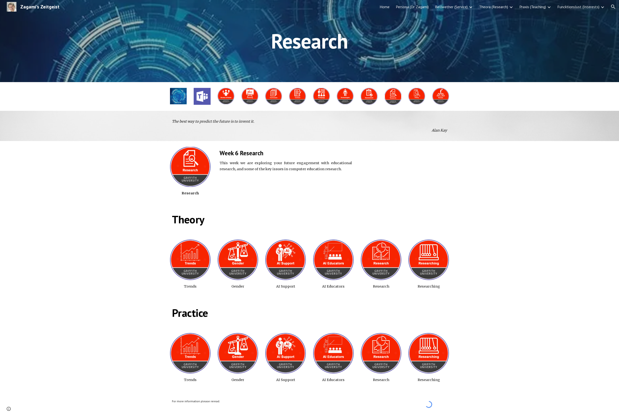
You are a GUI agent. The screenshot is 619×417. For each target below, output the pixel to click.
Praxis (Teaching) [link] (532, 6)
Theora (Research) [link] (493, 6)
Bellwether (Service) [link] (451, 6)
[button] (613, 7)
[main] (309, 41)
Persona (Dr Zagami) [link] (412, 6)
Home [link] (385, 6)
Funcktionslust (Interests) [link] (578, 6)
